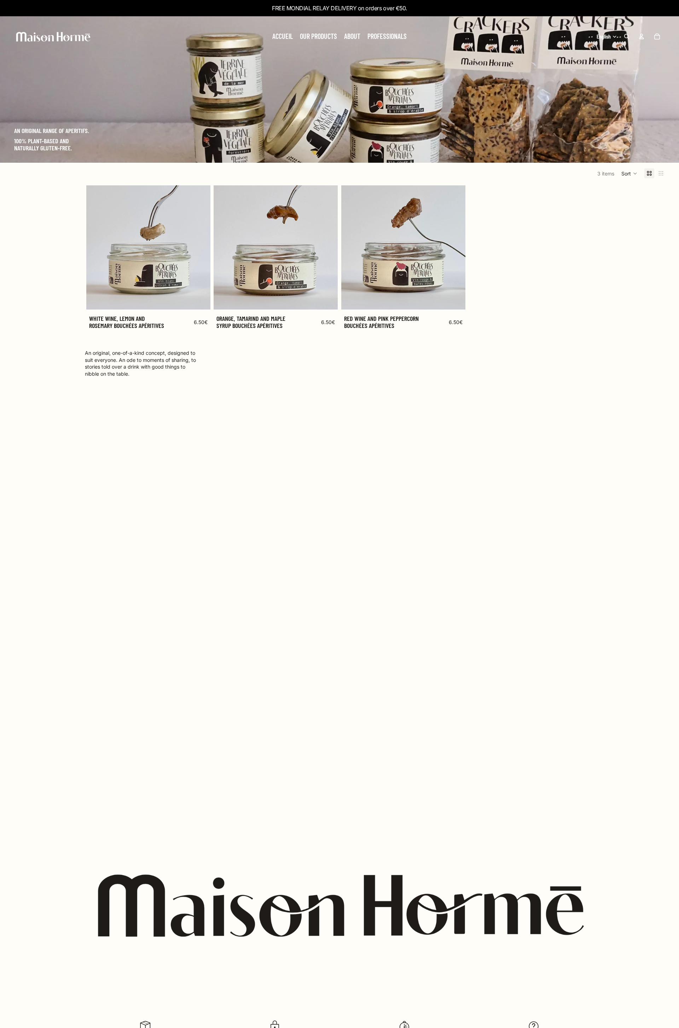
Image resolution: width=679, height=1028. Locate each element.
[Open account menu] (641, 36)
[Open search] (626, 36)
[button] (629, 173)
